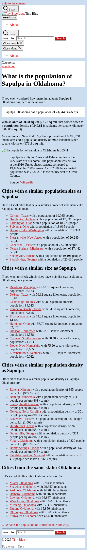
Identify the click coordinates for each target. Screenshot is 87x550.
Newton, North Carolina (25, 411)
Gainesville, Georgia (23, 433)
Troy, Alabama (19, 316)
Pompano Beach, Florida (25, 309)
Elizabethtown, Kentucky (26, 353)
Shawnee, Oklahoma (23, 486)
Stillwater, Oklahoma (23, 516)
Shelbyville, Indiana (22, 255)
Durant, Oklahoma (22, 508)
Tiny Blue (18, 539)
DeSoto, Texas (19, 294)
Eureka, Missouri (21, 389)
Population (8, 66)
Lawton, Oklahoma (22, 497)
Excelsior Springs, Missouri (27, 455)
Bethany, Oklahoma (22, 494)
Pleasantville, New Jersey (26, 237)
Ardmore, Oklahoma (23, 490)
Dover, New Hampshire (25, 345)
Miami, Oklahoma (21, 483)
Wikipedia (26, 182)
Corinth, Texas (19, 215)
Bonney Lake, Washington (27, 230)
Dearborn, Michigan (23, 287)
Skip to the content (13, 3)
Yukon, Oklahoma (21, 440)
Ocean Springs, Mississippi (27, 248)
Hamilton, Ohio (20, 323)
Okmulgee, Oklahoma (24, 512)
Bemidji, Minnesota (22, 397)
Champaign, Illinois (22, 301)
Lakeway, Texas (20, 418)
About (14, 24)
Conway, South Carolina (25, 338)
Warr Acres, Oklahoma (24, 501)
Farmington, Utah (21, 223)
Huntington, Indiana (22, 219)
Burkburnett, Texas (22, 426)
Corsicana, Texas (21, 245)
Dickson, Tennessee (22, 331)
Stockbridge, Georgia (23, 259)
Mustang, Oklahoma (23, 505)
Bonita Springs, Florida (24, 448)
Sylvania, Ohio (19, 226)
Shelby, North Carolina (24, 404)
